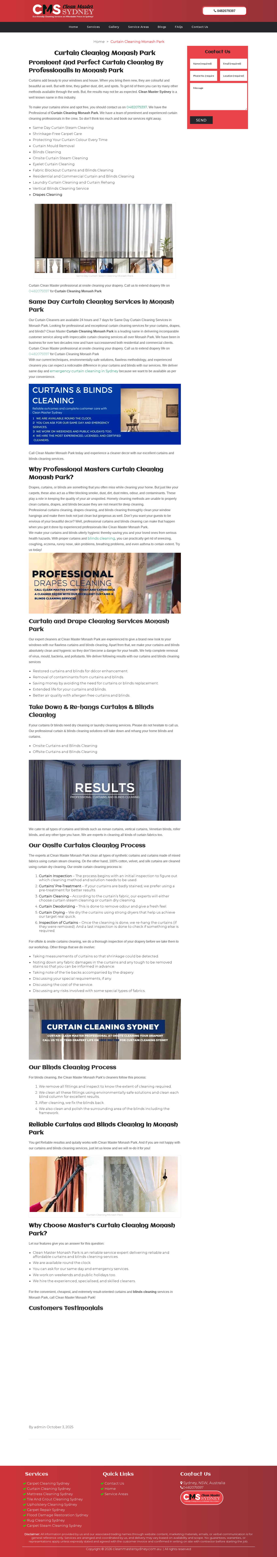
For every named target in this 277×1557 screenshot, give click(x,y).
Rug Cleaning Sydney (46, 1520)
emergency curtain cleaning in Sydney (84, 371)
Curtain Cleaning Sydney (49, 1489)
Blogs (162, 26)
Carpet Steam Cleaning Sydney (54, 1526)
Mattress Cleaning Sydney (50, 1494)
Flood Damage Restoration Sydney (57, 1515)
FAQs (179, 26)
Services (93, 26)
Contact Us (200, 26)
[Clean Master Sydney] (63, 10)
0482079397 (137, 107)
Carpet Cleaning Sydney (48, 1483)
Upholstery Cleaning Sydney (52, 1504)
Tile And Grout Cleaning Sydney (55, 1499)
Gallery (114, 26)
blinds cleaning (101, 538)
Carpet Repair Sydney (46, 1510)
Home (73, 26)
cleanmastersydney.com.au (137, 1549)
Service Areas (138, 26)
